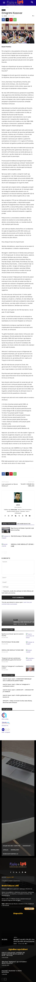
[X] (7, 19)
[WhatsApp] (15, 19)
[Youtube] (30, 516)
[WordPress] (26, 516)
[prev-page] (3, 552)
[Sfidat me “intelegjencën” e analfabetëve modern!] (30, 668)
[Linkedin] (16, 872)
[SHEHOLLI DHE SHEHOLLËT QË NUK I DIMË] (6, 546)
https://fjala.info (18, 507)
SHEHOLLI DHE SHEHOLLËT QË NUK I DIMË (17, 622)
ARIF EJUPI (5, 701)
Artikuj (6, 7)
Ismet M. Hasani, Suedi (8, 679)
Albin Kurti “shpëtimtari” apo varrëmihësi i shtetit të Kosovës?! (14, 962)
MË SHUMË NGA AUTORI (23, 523)
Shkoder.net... (29, 889)
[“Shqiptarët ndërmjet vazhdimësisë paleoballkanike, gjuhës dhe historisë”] (30, 660)
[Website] (23, 516)
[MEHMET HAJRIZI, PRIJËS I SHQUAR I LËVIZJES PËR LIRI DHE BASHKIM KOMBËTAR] (18, 930)
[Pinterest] (11, 19)
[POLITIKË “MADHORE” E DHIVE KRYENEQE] (31, 973)
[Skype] (16, 516)
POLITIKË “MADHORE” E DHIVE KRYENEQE (12, 971)
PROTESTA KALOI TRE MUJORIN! (21, 536)
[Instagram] (9, 516)
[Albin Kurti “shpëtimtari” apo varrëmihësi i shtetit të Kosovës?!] (31, 964)
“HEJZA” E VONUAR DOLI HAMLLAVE (27, 485)
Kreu (3, 7)
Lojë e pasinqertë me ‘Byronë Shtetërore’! (10, 485)
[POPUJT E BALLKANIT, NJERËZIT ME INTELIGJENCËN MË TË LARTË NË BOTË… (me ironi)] (31, 955)
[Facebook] (3, 19)
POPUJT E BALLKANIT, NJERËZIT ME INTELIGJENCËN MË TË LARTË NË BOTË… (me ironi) (13, 954)
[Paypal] (12, 516)
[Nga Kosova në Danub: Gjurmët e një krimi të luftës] (6, 530)
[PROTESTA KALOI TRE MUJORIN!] (6, 538)
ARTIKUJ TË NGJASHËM (9, 523)
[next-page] (5, 552)
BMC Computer (6, 732)
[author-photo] (18, 502)
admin (5, 15)
